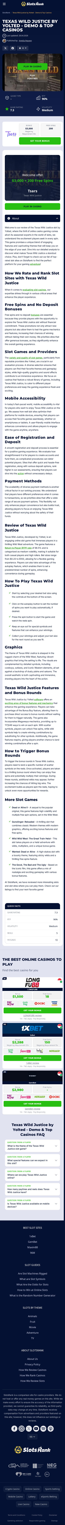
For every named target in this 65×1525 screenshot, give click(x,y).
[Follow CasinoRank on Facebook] (14, 1432)
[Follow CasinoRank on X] (28, 1432)
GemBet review (32, 1108)
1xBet (32, 1240)
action (21, 473)
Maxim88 (32, 1251)
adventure (35, 264)
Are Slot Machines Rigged (32, 1277)
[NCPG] (51, 1469)
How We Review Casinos (32, 1373)
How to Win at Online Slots (32, 1293)
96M (31, 1256)
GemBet (32, 1245)
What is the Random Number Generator (32, 1299)
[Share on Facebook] (13, 48)
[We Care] (23, 1478)
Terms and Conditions (16, 1519)
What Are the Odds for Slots (32, 1288)
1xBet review (32, 1063)
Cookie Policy (36, 1519)
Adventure (32, 1336)
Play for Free (32, 77)
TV (32, 1342)
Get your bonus (40, 140)
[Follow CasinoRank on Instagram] (21, 1432)
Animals (31, 1320)
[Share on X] (5, 48)
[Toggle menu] (4, 4)
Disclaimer (52, 1519)
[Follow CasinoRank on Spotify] (43, 1432)
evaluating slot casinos (34, 289)
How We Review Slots (32, 1384)
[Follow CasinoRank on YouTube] (35, 1432)
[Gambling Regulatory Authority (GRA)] (18, 1469)
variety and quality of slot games (25, 357)
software (38, 699)
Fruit (32, 1325)
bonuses (35, 315)
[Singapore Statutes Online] (37, 1469)
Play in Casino (32, 66)
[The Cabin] (37, 1478)
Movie (31, 1331)
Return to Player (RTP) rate (18, 548)
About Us (32, 1362)
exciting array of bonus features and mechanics (29, 703)
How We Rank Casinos (32, 1379)
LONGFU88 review (32, 1015)
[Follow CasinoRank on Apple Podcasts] (50, 1432)
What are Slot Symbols (32, 1282)
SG (30, 1440)
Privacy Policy (32, 1368)
